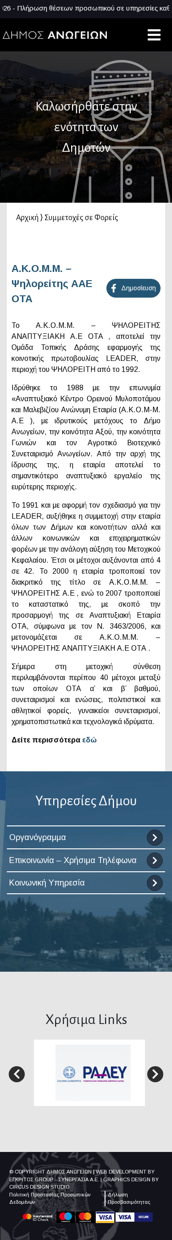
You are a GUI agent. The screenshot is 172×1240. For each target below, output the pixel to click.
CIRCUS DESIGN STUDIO (39, 1187)
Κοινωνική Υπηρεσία (47, 882)
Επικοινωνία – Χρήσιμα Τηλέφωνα (73, 860)
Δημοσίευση (138, 288)
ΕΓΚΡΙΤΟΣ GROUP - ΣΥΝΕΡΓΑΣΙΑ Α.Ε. (54, 1179)
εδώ (89, 740)
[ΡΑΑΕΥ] (93, 1072)
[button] (17, 1074)
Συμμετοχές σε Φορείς (81, 218)
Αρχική (27, 218)
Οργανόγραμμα (37, 837)
